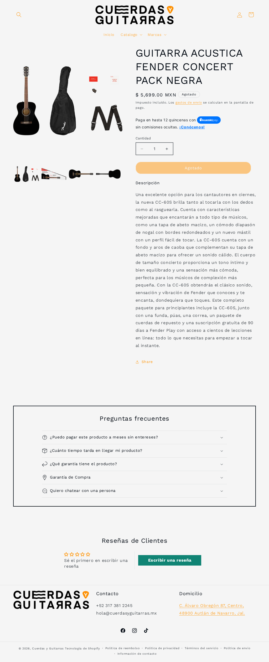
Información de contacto (137, 653)
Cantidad (143, 138)
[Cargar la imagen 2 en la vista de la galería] (54, 174)
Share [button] (147, 362)
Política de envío (237, 648)
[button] (19, 14)
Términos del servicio (202, 648)
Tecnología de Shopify (82, 648)
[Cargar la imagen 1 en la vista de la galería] (26, 174)
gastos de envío (188, 102)
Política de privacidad (162, 648)
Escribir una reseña (170, 560)
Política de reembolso (122, 648)
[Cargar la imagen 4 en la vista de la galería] (108, 174)
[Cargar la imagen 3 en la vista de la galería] (81, 174)
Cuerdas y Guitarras (48, 648)
